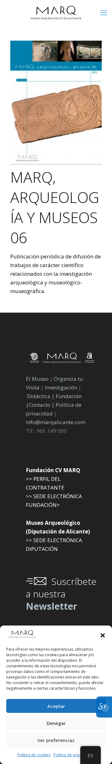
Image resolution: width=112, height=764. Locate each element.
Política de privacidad (73, 754)
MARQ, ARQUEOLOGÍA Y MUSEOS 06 (54, 207)
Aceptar (56, 706)
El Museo (37, 378)
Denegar (56, 723)
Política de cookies (33, 754)
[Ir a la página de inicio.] (56, 12)
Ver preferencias (56, 740)
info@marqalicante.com (55, 422)
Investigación (61, 387)
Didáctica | (41, 396)
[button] (103, 635)
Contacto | (41, 404)
